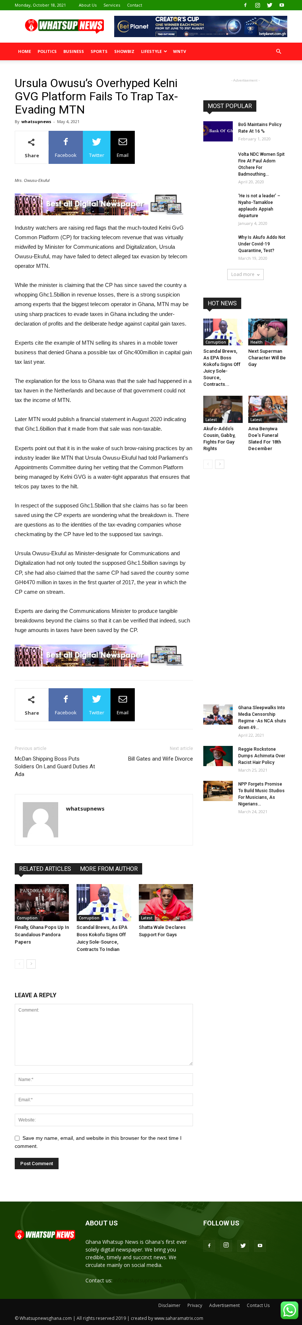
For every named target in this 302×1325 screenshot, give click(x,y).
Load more (242, 274)
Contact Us (258, 1305)
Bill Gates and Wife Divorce (160, 758)
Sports (99, 51)
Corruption (27, 917)
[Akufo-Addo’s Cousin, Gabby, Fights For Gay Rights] (223, 409)
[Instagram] (257, 5)
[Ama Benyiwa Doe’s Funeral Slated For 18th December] (268, 409)
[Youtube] (281, 5)
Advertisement (224, 1305)
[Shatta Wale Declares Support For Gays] (166, 902)
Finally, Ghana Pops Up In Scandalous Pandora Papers (42, 934)
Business (73, 51)
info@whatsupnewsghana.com (150, 1280)
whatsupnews (36, 121)
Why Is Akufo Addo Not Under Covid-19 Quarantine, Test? (261, 244)
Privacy (194, 1305)
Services (111, 5)
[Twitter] (269, 5)
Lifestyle (151, 51)
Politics (47, 51)
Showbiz (124, 51)
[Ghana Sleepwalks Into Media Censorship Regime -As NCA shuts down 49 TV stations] (218, 714)
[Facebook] (245, 5)
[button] (278, 51)
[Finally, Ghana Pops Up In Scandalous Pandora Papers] (42, 902)
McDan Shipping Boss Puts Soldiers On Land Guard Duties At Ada (55, 766)
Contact (134, 5)
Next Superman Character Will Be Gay (267, 357)
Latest (146, 917)
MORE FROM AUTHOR (109, 868)
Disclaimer (169, 1305)
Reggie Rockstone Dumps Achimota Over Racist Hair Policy (261, 756)
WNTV (179, 51)
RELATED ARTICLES (45, 868)
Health (256, 342)
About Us (87, 5)
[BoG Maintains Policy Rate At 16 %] (218, 131)
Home (24, 51)
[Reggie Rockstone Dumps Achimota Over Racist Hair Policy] (218, 756)
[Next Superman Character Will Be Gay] (268, 332)
